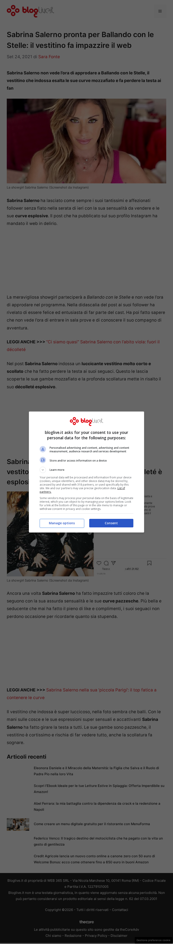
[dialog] (86, 472)
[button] (86, 470)
